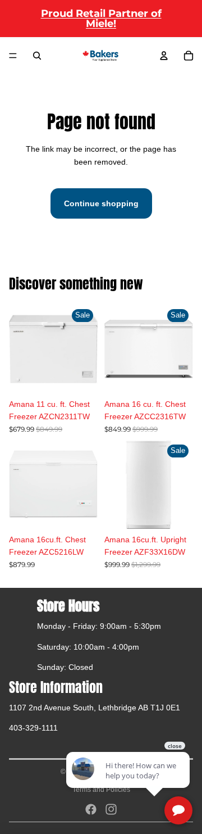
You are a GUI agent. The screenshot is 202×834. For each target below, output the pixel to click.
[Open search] (37, 55)
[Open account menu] (164, 55)
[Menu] (13, 56)
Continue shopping (101, 203)
